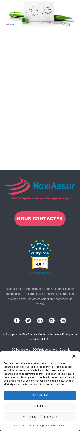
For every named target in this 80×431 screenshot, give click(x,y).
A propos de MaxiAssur (25, 425)
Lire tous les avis (40, 273)
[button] (74, 356)
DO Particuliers (21, 349)
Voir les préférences (40, 417)
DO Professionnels (45, 349)
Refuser (40, 406)
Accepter (40, 395)
